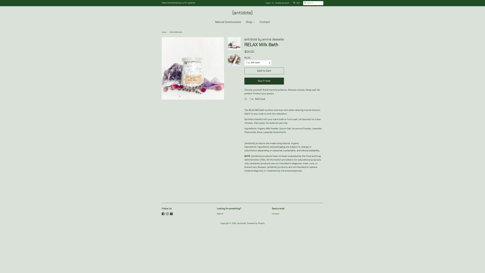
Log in (268, 3)
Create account (282, 3)
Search (220, 214)
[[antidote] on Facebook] (163, 214)
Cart (298, 3)
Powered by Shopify (256, 223)
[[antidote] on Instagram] (167, 214)
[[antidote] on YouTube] (171, 214)
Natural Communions (228, 22)
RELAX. (247, 58)
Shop (249, 22)
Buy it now (264, 81)
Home (164, 32)
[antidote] (242, 12)
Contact (265, 22)
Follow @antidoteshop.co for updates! (178, 3)
